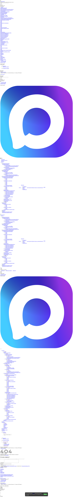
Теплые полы (7, 410)
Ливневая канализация (8, 354)
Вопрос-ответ (2, 472)
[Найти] (1, 4)
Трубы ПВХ (9, 367)
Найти (1, 487)
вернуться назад (2, 455)
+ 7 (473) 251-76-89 (3, 60)
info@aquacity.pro (3, 448)
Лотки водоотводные (10, 356)
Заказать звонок (6, 445)
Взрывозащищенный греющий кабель (12, 394)
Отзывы (1, 471)
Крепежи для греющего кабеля (11, 403)
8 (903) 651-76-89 (2, 62)
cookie (33, 493)
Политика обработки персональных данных (6, 474)
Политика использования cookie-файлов (6, 475)
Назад (5, 351)
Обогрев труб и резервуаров (11, 381)
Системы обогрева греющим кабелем (10, 374)
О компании (2, 469)
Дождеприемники (9, 360)
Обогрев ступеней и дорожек (11, 388)
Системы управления (10, 400)
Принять (45, 494)
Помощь (1, 476)
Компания (1, 467)
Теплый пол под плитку (10, 412)
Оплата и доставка (3, 478)
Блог (1, 470)
